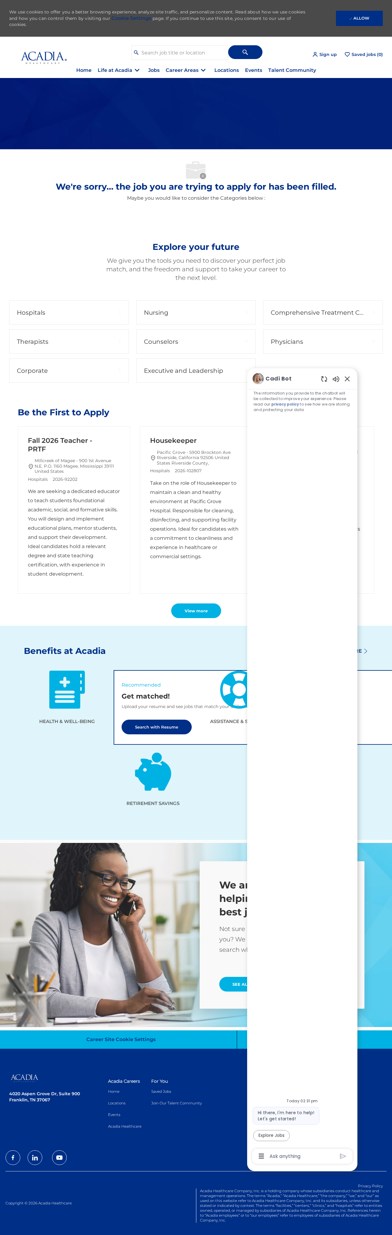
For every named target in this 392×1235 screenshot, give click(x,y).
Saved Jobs (161, 1091)
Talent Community (292, 70)
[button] (324, 54)
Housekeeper (173, 440)
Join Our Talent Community (176, 1103)
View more (196, 610)
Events (253, 70)
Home (84, 70)
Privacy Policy (370, 1186)
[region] (302, 766)
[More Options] (261, 1156)
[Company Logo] (39, 54)
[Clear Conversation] (324, 379)
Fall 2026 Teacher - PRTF (60, 444)
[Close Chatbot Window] (347, 378)
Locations (226, 70)
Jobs (154, 70)
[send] (343, 1156)
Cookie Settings (131, 18)
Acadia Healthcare (124, 1126)
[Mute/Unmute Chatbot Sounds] (336, 378)
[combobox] (179, 52)
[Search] (245, 52)
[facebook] (13, 1157)
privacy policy (285, 404)
